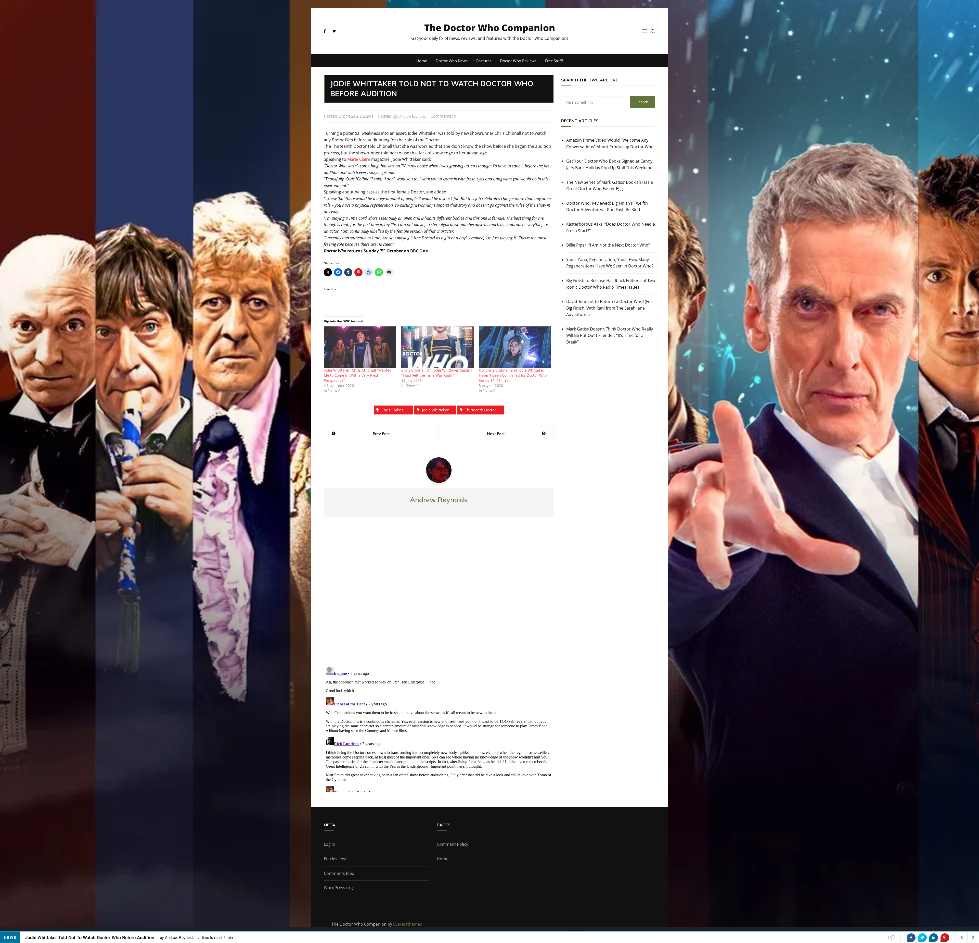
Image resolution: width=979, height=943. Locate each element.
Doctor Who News (452, 60)
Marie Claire (358, 159)
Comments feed (339, 873)
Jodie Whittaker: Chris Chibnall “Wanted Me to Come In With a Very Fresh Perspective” (358, 375)
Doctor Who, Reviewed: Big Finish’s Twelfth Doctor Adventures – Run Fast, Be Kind (607, 206)
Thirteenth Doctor (480, 409)
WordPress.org (338, 887)
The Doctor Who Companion (489, 27)
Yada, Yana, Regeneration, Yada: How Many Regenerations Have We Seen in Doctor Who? (609, 263)
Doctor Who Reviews (518, 60)
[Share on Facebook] (911, 937)
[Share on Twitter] (922, 937)
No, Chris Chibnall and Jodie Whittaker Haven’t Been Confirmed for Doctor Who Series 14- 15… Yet (513, 375)
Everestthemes (407, 924)
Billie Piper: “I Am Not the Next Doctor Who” (608, 245)
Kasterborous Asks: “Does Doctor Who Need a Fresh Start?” (610, 227)
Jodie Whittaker (435, 409)
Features (483, 60)
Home (421, 60)
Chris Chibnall (393, 409)
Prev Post (381, 433)
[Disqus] (438, 595)
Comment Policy (452, 844)
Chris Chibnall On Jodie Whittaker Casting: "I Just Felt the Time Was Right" (437, 373)
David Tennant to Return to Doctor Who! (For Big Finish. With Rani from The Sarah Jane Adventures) (609, 308)
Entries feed (335, 859)
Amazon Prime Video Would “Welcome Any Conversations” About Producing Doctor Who (610, 143)
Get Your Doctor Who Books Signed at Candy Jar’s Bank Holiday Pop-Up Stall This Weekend (609, 164)
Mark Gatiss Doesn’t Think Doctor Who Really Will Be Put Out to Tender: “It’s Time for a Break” (609, 335)
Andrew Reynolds (412, 116)
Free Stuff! (554, 60)
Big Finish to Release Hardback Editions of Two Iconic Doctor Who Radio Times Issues (610, 284)
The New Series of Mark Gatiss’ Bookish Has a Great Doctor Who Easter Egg (609, 185)
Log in (329, 844)
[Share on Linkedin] (933, 937)
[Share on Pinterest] (945, 937)
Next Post (496, 433)
